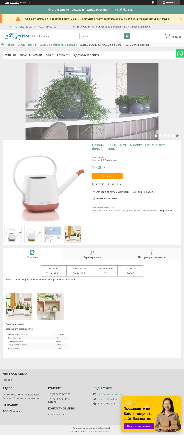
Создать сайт (12, 2)
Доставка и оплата (86, 55)
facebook (8, 379)
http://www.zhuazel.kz (110, 394)
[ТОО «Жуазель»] (16, 35)
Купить (110, 176)
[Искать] (127, 36)
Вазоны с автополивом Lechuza (58, 44)
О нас (49, 55)
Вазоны (32, 44)
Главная (10, 55)
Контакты (63, 55)
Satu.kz (107, 428)
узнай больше (124, 9)
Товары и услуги (16, 44)
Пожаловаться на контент (101, 431)
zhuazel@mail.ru (107, 399)
